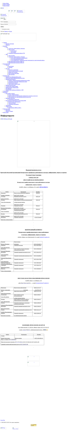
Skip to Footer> (6, 5)
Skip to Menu (6, 3)
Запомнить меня (5, 29)
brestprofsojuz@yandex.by (42, 283)
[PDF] (2, 118)
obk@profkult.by (43, 187)
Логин (2, 21)
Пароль (2, 24)
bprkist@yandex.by (44, 237)
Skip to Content (6, 4)
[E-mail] (10, 118)
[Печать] (6, 118)
